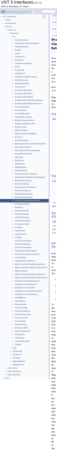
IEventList (19, 137)
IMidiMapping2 (21, 170)
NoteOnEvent (20, 301)
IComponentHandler (23, 90)
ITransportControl (22, 224)
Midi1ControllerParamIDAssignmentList (31, 268)
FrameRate (19, 70)
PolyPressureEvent (23, 314)
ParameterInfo (21, 304)
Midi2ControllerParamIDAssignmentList (31, 278)
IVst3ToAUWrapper (23, 244)
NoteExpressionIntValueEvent (27, 281)
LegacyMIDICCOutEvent (25, 261)
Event (17, 67)
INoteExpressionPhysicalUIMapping (30, 177)
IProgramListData (22, 204)
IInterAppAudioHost (23, 147)
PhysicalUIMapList (22, 311)
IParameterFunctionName (25, 187)
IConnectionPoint (22, 107)
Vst (13, 37)
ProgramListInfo (21, 328)
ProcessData (20, 321)
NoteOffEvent (20, 298)
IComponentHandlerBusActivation (29, 100)
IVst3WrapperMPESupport (26, 251)
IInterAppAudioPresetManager (27, 150)
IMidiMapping (20, 167)
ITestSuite (16, 358)
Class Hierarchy (14, 371)
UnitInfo (18, 345)
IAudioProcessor (22, 80)
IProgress (19, 207)
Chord (17, 53)
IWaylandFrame (19, 361)
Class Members (14, 375)
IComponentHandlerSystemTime (28, 104)
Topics (7, 20)
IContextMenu (20, 110)
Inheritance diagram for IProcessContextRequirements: (53, 102)
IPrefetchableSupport (23, 197)
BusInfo (18, 50)
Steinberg (14, 33)
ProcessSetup (20, 324)
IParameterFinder (22, 184)
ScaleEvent (19, 338)
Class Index (12, 368)
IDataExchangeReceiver (25, 124)
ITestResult (17, 355)
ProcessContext (21, 318)
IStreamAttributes (22, 214)
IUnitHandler (20, 231)
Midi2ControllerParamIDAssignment (30, 274)
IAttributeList (20, 73)
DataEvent (19, 60)
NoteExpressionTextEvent (25, 284)
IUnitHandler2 (20, 234)
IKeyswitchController (23, 154)
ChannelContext (21, 40)
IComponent (20, 87)
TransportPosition (22, 341)
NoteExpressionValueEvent (26, 294)
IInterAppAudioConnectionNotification (30, 144)
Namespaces (10, 23)
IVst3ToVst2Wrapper (23, 247)
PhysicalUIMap (21, 308)
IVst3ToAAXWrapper (23, 241)
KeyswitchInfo (20, 257)
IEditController (21, 127)
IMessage (19, 157)
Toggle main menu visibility (4, 11)
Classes (8, 27)
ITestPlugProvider (22, 217)
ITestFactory (17, 351)
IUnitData (19, 227)
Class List (12, 30)
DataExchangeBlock (23, 63)
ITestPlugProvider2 (23, 221)
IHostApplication (21, 140)
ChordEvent (20, 57)
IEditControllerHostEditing (25, 134)
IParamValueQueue (23, 191)
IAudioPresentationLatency (26, 77)
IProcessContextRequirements (27, 201)
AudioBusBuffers (22, 47)
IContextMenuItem (22, 114)
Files (7, 378)
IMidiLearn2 (20, 164)
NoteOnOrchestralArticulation (27, 43)
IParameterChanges (23, 181)
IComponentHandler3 (24, 97)
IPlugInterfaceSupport (24, 194)
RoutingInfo (19, 334)
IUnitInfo (18, 237)
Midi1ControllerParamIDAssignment (30, 264)
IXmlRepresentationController (27, 254)
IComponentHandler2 (24, 93)
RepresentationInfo (23, 331)
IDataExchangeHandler (24, 120)
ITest (14, 348)
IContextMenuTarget (23, 117)
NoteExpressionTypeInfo (25, 288)
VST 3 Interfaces (9, 17)
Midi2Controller (21, 271)
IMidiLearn (19, 160)
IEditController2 (21, 130)
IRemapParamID (22, 211)
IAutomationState (22, 83)
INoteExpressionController (26, 174)
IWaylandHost (18, 365)
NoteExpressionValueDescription (28, 291)
